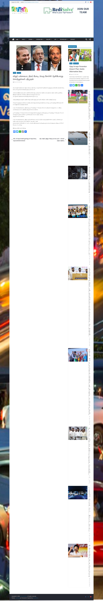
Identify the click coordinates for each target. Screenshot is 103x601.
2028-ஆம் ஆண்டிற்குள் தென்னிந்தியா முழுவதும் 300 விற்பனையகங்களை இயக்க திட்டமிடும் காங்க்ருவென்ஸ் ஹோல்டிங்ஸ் (89, 451)
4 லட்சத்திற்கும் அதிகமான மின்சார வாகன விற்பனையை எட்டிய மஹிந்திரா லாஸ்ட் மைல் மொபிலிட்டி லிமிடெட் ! (89, 509)
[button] (19, 39)
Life (55, 39)
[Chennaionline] (13, 39)
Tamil (15, 72)
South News (76, 63)
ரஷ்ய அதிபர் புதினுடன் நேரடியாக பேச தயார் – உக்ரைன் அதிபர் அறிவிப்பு (52, 139)
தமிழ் (17, 39)
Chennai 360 (39, 39)
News (23, 39)
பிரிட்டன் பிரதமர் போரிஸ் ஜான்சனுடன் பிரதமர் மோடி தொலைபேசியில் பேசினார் (24, 139)
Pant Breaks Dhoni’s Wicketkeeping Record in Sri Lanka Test (89, 105)
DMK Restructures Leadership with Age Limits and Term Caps (89, 561)
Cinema (30, 39)
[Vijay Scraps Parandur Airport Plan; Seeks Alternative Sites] (79, 55)
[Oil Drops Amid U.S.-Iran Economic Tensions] (78, 148)
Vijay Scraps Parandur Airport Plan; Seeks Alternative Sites (78, 69)
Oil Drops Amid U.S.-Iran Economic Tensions (89, 143)
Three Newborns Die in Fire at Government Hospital (89, 180)
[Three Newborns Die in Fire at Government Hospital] (78, 185)
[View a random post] (89, 39)
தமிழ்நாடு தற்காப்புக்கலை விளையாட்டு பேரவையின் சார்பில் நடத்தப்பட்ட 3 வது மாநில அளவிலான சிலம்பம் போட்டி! (89, 230)
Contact (72, 39)
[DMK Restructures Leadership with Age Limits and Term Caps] (78, 566)
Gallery (48, 39)
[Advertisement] (51, 27)
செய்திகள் (18, 72)
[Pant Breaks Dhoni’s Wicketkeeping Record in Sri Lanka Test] (78, 110)
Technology (63, 39)
